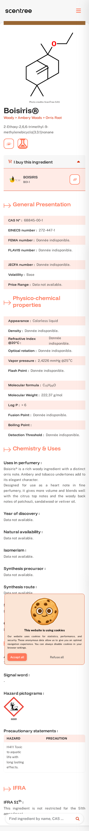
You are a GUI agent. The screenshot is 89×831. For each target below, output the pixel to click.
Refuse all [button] (57, 657)
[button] (17, 657)
